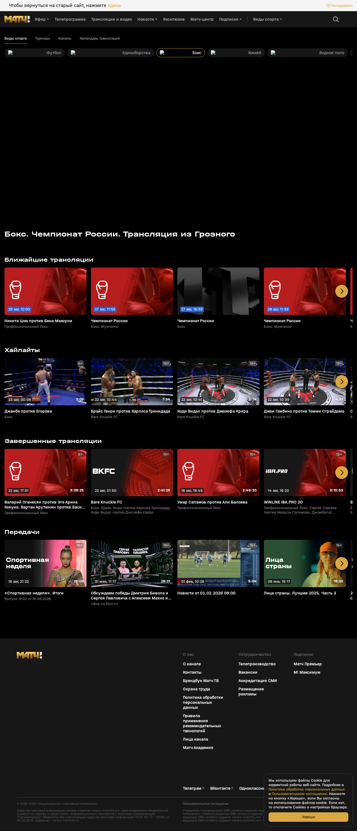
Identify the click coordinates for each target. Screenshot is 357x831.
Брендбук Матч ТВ (201, 680)
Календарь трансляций (100, 38)
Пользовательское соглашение (205, 803)
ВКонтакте (220, 788)
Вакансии (247, 672)
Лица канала (195, 739)
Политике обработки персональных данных (307, 789)
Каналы (64, 38)
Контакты (192, 672)
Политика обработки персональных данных (203, 702)
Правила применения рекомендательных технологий (202, 723)
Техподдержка (342, 5)
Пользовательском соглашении (299, 794)
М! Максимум (307, 672)
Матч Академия (198, 747)
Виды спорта (15, 38)
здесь (114, 5)
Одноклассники (254, 788)
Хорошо (308, 817)
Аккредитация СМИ (257, 680)
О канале (192, 663)
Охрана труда (196, 689)
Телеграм (192, 788)
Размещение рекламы (251, 692)
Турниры (42, 38)
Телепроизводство (257, 663)
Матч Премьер (308, 663)
